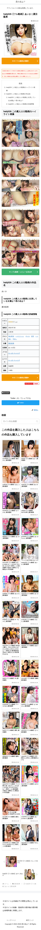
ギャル (27, 336)
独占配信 (11, 336)
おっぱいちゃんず (14, 353)
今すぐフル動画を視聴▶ (20, 61)
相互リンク (30, 920)
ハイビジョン (20, 336)
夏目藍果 (11, 343)
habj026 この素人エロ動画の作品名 (18, 94)
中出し (15, 339)
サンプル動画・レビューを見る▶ (20, 272)
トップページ (11, 920)
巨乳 (32, 336)
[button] (37, 421)
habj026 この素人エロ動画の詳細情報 (21, 104)
